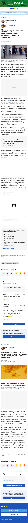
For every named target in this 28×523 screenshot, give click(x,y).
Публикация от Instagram (14, 223)
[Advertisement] (14, 87)
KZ (23, 8)
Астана (3, 280)
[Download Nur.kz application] (14, 3)
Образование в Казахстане (12, 280)
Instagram (15, 353)
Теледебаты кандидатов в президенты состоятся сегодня (14, 252)
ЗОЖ (8, 361)
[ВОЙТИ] (26, 8)
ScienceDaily (17, 406)
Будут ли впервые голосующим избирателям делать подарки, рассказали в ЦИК (14, 259)
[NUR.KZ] (14, 9)
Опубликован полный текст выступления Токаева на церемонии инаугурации (14, 141)
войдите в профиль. (8, 307)
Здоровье (3, 361)
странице (9, 100)
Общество (3, 17)
